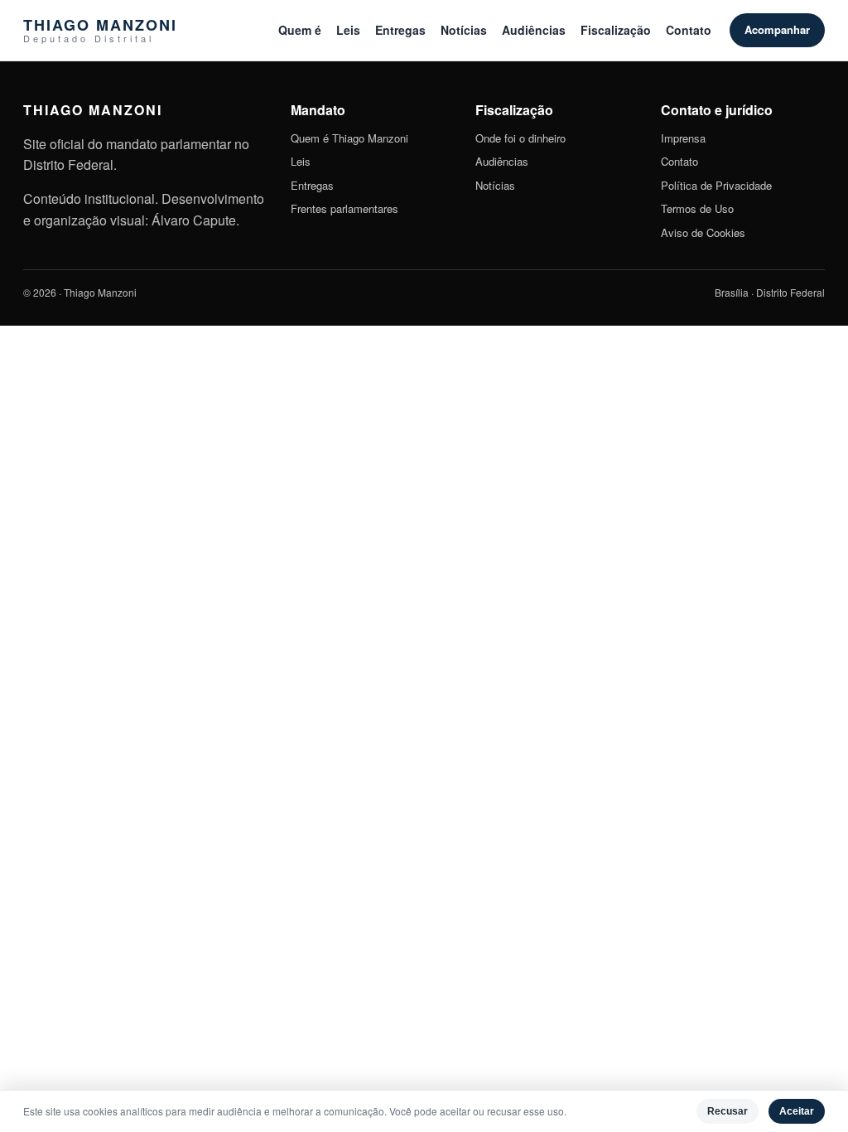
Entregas (400, 30)
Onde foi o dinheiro (520, 138)
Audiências (534, 30)
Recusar (727, 1111)
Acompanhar (777, 29)
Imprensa (683, 138)
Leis (348, 30)
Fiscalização (616, 30)
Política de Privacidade (716, 185)
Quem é (299, 30)
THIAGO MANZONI (100, 30)
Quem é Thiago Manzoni (349, 138)
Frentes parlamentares (344, 208)
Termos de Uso (697, 208)
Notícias (464, 30)
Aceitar (796, 1111)
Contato (688, 30)
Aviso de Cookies (703, 232)
